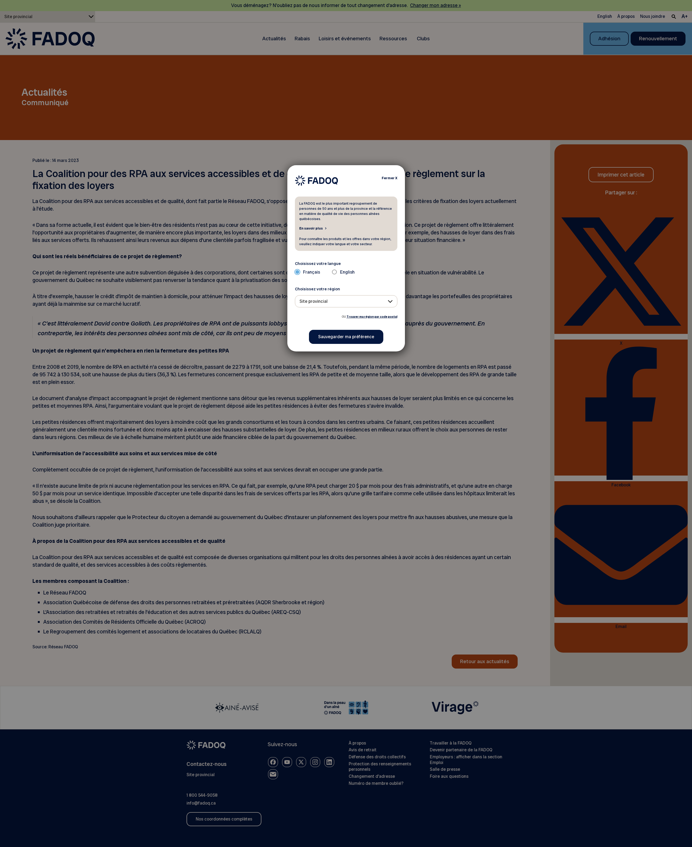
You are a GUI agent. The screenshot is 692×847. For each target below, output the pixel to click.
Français (311, 272)
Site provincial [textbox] (314, 301)
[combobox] (346, 301)
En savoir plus (311, 228)
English (347, 272)
